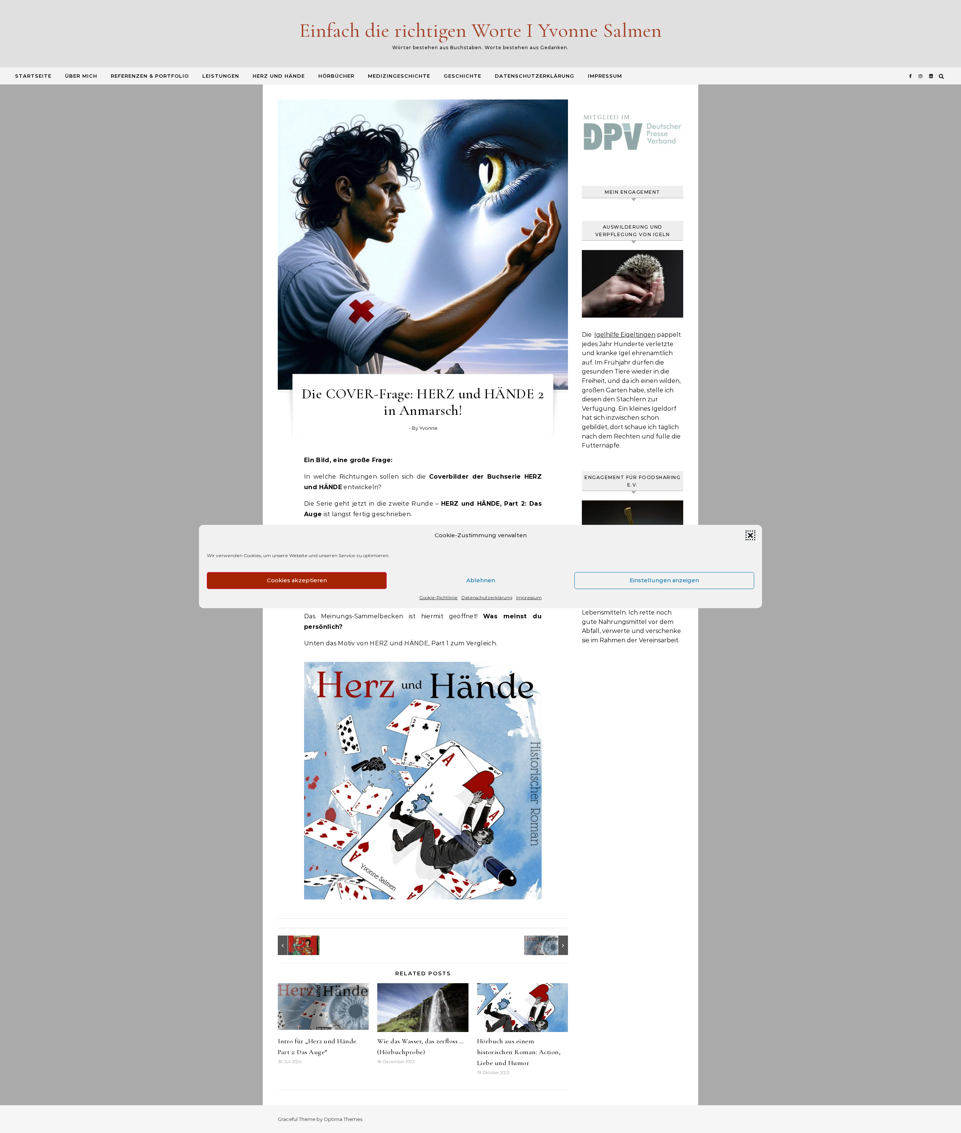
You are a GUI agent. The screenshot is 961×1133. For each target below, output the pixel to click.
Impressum (529, 597)
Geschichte (462, 76)
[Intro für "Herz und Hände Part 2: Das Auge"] (551, 945)
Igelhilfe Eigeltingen (624, 334)
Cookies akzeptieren (297, 580)
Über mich (81, 76)
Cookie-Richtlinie (438, 597)
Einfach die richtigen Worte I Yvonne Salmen (480, 30)
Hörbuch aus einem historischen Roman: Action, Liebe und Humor (519, 1052)
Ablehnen (480, 580)
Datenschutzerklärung (486, 597)
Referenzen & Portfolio (150, 76)
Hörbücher (336, 76)
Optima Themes (343, 1119)
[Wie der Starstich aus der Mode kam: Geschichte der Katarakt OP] (295, 945)
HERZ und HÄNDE (279, 76)
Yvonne (428, 428)
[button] (750, 535)
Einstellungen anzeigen (664, 580)
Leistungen (220, 76)
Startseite (33, 76)
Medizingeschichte (399, 76)
